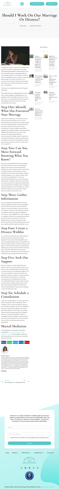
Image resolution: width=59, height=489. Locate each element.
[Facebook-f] (21, 468)
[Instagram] (33, 468)
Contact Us (50, 452)
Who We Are (25, 452)
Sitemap (43, 487)
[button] (22, 3)
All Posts (3, 371)
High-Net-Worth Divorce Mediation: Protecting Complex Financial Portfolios (53, 61)
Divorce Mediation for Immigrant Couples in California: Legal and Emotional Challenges (39, 61)
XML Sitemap (51, 487)
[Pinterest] (29, 468)
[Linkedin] (25, 468)
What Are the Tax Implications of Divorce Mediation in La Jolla (53, 80)
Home (7, 452)
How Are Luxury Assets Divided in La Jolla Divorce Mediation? (39, 112)
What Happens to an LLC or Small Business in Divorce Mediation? (39, 79)
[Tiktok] (37, 468)
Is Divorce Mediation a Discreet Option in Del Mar (53, 96)
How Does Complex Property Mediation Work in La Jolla (38, 96)
